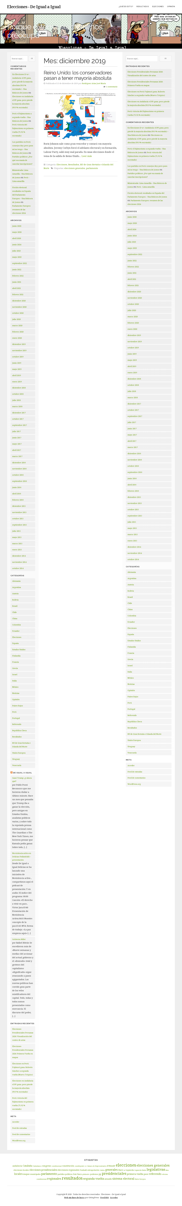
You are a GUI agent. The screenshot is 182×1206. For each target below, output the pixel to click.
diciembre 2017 (19, 412)
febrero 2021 (17, 294)
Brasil (14, 606)
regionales (54, 1178)
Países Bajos (17, 705)
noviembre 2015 (19, 512)
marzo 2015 (17, 543)
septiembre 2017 (19, 425)
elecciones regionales (68, 1169)
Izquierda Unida (140, 1170)
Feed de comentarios (21, 1134)
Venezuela (16, 765)
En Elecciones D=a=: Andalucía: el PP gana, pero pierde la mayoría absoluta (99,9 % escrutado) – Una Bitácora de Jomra (148, 131)
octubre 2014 (17, 568)
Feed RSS (104, 1197)
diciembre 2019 (19, 344)
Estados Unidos (18, 649)
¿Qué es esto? (126, 6)
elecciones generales (74, 168)
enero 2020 (17, 338)
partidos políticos (65, 1174)
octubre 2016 (17, 475)
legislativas (156, 1169)
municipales (35, 1174)
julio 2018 (16, 400)
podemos (94, 1174)
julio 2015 (16, 531)
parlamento (92, 168)
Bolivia (15, 599)
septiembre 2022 (19, 263)
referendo (155, 1174)
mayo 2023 (16, 257)
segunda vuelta (93, 1178)
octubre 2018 (17, 394)
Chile (14, 612)
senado (108, 1178)
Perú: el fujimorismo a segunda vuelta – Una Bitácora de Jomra (22, 117)
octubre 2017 (17, 419)
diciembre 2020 (19, 300)
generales (111, 1170)
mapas (26, 1174)
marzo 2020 (17, 325)
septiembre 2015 (19, 524)
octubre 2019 (17, 356)
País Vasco (77, 1174)
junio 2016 (16, 487)
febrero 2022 (17, 275)
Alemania (16, 581)
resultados (72, 1178)
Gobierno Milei (18, 939)
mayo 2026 (16, 232)
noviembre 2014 (19, 562)
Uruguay (16, 759)
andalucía (17, 1165)
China (14, 618)
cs (85, 1166)
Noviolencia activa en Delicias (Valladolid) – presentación (21, 856)
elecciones (126, 1165)
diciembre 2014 (19, 556)
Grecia (15, 668)
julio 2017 (16, 431)
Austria (15, 593)
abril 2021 (16, 288)
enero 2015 (17, 549)
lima (167, 1170)
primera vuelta (135, 1174)
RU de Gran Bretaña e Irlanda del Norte (144, 734)
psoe (146, 1174)
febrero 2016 (17, 500)
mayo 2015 (16, 537)
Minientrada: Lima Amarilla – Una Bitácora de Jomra (22, 174)
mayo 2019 (16, 369)
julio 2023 (16, 250)
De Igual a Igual (22, 773)
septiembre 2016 (19, 481)
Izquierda (130, 1170)
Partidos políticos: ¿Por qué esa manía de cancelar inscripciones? (22, 160)
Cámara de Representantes (96, 1166)
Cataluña (27, 1165)
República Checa (19, 730)
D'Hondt (111, 1165)
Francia (15, 662)
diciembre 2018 (19, 387)
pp (100, 1174)
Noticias (15, 693)
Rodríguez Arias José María (94, 83)
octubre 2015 (17, 518)
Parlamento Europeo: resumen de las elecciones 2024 (21, 209)
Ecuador (15, 631)
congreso (46, 1165)
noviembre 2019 (19, 350)
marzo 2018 (17, 406)
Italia (14, 680)
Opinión (171, 6)
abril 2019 (16, 375)
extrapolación (93, 1170)
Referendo (16, 724)
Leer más (87, 156)
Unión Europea (18, 753)
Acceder (15, 1122)
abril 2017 (16, 450)
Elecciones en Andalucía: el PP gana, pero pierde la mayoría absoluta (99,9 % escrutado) (147, 139)
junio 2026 (16, 226)
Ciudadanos (37, 1166)
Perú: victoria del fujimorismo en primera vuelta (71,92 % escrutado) (145, 156)
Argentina (16, 587)
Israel (14, 674)
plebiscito (86, 1174)
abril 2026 (16, 238)
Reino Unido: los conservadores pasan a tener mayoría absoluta (78, 75)
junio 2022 (16, 269)
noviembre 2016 (19, 468)
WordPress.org (18, 1140)
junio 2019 (16, 363)
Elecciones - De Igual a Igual (34, 6)
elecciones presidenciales (43, 1169)
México (15, 687)
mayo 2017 (16, 444)
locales (18, 1174)
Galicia (102, 1170)
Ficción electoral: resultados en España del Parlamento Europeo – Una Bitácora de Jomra (22, 194)
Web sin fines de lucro (74, 1197)
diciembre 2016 (19, 462)
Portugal (16, 718)
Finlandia (16, 655)
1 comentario (111, 86)
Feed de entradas (19, 1128)
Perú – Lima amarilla (146, 187)
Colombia (16, 624)
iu (124, 1170)
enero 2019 (17, 381)
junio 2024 (16, 244)
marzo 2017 (17, 456)
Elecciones (158, 6)
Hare (120, 1170)
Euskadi (83, 1170)
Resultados (142, 6)
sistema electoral (123, 1178)
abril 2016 (16, 493)
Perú (14, 712)
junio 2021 (16, 282)
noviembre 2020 (19, 307)
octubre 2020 (17, 313)
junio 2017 (16, 437)
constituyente (79, 1166)
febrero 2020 (17, 331)
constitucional (57, 1166)
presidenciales (114, 1173)
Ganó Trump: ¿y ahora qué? (22, 779)
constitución (68, 1165)
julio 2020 (16, 319)
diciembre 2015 (19, 506)
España (15, 643)
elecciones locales (21, 1170)
